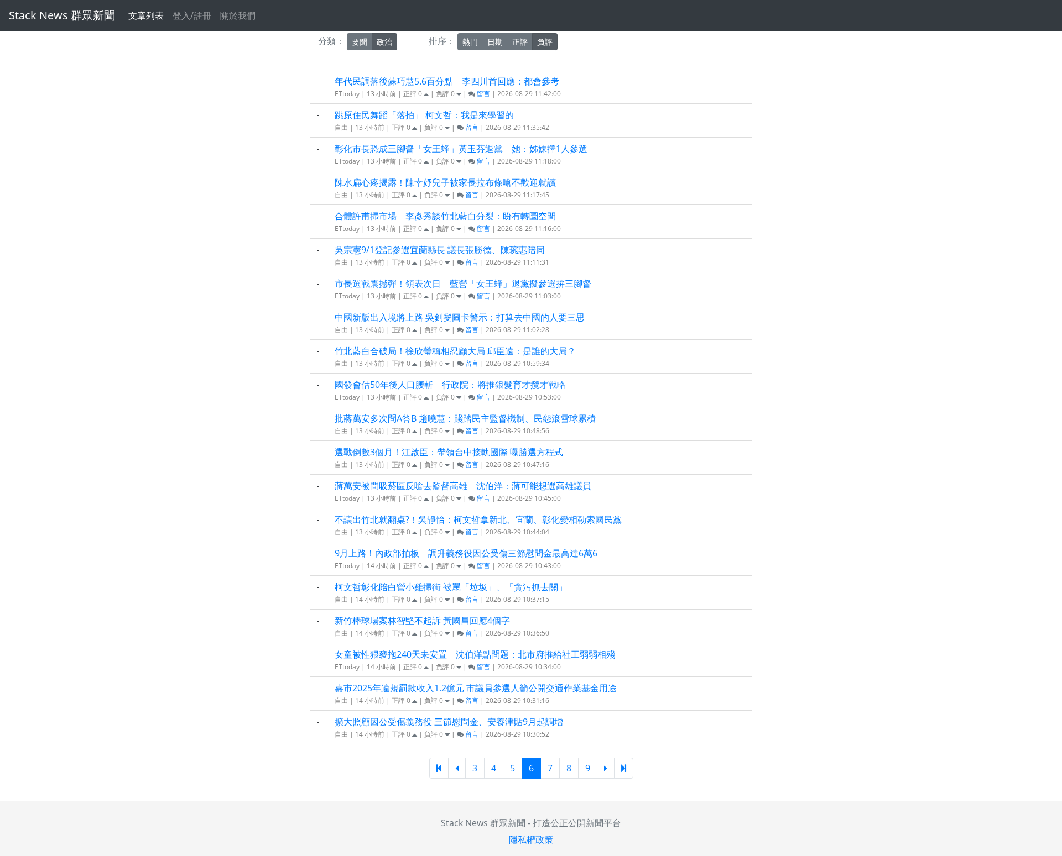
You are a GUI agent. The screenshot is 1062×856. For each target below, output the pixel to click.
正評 (520, 41)
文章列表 (146, 15)
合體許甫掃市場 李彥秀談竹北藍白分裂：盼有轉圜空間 (445, 216)
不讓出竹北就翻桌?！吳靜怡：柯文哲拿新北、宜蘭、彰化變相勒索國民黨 (478, 519)
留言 (482, 93)
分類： (331, 41)
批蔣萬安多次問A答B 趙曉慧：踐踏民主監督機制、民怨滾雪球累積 (465, 418)
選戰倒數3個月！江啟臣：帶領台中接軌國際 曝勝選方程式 (449, 452)
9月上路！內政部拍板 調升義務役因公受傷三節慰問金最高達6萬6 (466, 553)
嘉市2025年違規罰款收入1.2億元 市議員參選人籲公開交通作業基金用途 (476, 688)
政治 (384, 41)
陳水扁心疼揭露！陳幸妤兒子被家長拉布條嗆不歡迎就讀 (445, 182)
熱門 (470, 41)
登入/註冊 (192, 15)
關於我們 (238, 15)
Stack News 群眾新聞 (62, 15)
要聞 (359, 41)
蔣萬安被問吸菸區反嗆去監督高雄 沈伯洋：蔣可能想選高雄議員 (463, 486)
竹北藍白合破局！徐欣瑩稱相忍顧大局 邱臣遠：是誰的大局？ (455, 351)
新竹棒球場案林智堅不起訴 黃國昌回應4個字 (422, 621)
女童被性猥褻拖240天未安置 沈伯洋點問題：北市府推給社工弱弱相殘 (475, 654)
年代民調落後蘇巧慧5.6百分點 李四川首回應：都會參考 (447, 81)
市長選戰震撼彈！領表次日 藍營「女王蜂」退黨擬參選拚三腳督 (463, 283)
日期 (495, 41)
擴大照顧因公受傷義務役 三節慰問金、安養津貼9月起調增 (449, 722)
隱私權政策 (531, 839)
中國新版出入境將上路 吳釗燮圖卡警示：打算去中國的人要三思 (460, 317)
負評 (545, 41)
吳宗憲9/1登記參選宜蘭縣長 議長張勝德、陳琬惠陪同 (440, 250)
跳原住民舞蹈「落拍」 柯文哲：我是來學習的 (424, 115)
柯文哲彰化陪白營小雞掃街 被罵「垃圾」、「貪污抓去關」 (451, 587)
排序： (442, 41)
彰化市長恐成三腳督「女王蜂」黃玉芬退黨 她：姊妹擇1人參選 (461, 149)
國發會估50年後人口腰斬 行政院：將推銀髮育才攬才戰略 (450, 385)
